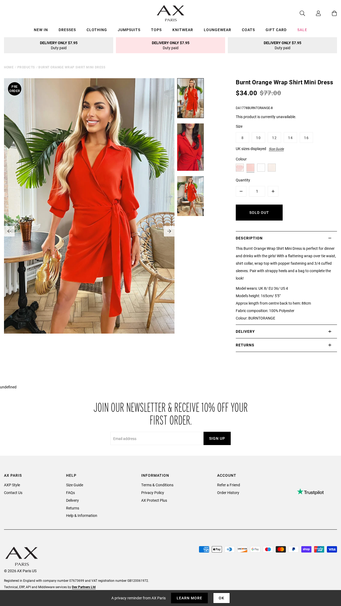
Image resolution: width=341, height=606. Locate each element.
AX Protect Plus (154, 500)
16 (306, 137)
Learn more (189, 597)
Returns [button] (245, 344)
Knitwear (182, 29)
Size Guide (276, 149)
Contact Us (13, 492)
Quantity (243, 179)
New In (41, 29)
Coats (248, 29)
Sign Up (217, 438)
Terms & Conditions (157, 484)
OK (221, 597)
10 (258, 137)
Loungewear (217, 29)
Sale (302, 29)
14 (290, 137)
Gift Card (276, 29)
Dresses (67, 29)
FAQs (70, 492)
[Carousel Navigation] (89, 231)
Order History (228, 492)
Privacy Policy (152, 492)
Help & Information (81, 515)
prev (9, 231)
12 (274, 137)
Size (239, 126)
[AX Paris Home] (170, 13)
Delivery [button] (245, 331)
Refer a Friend (228, 484)
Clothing (97, 29)
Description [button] (249, 237)
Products (26, 67)
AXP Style (12, 484)
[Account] (313, 13)
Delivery (72, 500)
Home (9, 67)
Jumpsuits (129, 29)
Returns (72, 507)
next (169, 231)
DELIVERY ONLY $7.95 (59, 45)
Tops (156, 29)
